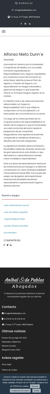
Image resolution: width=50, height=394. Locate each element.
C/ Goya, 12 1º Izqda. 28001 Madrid (18, 324)
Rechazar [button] (35, 386)
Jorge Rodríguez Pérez (14, 219)
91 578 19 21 (8, 319)
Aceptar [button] (36, 391)
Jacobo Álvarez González (16, 225)
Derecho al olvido (9, 346)
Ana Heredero (10, 232)
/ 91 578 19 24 (19, 319)
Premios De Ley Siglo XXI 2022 (14, 338)
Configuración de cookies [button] (20, 391)
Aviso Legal (6, 364)
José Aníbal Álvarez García (16, 205)
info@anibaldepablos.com (15, 313)
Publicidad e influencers (11, 342)
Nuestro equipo (11, 195)
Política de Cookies (9, 370)
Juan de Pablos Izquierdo (16, 212)
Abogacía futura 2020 (11, 350)
